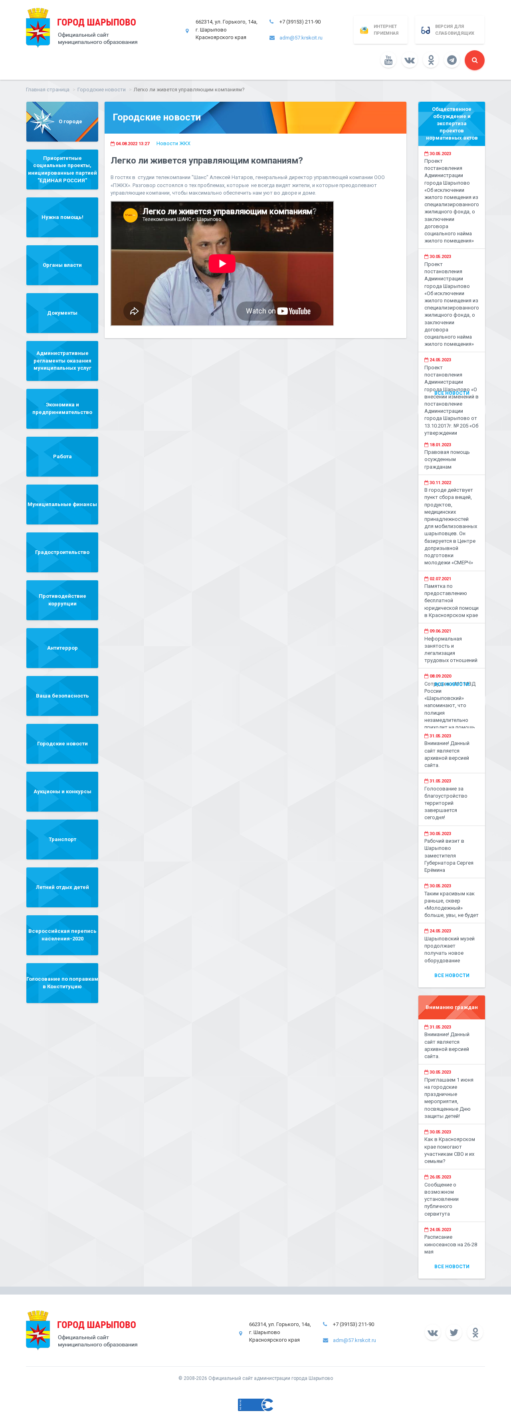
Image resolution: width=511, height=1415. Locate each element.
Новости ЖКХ (173, 143)
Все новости (451, 393)
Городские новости (101, 90)
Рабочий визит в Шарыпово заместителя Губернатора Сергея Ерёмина (448, 855)
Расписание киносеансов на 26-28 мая (450, 1244)
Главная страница (47, 90)
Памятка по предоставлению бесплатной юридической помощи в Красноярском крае (451, 600)
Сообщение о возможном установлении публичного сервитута (441, 1199)
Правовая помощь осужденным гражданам (447, 459)
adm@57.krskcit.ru (301, 38)
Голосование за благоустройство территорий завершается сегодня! (445, 803)
